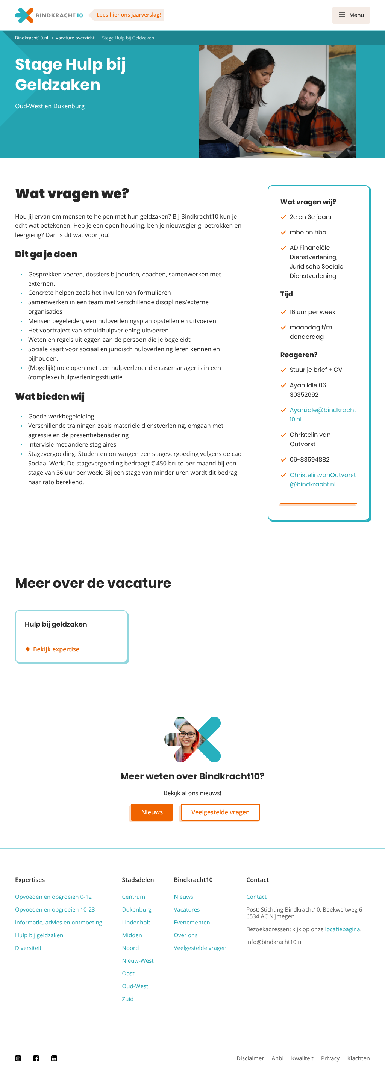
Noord (130, 948)
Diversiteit (28, 948)
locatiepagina (342, 929)
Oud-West (135, 986)
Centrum (134, 897)
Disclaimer (250, 1058)
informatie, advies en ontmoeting (58, 922)
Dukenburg (137, 909)
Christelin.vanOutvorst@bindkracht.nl (323, 480)
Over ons (185, 935)
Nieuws (152, 812)
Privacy (330, 1058)
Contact (256, 897)
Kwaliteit (302, 1058)
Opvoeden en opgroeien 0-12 (53, 897)
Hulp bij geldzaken (39, 935)
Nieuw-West (138, 961)
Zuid (128, 999)
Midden (132, 935)
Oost (128, 973)
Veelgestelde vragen (220, 812)
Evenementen (192, 922)
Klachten (358, 1058)
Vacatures (187, 909)
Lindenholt (136, 922)
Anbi (278, 1058)
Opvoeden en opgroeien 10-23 (55, 909)
